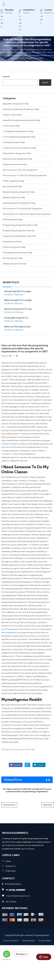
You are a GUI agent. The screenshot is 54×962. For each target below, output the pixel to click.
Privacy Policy (45, 941)
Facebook (17, 765)
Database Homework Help (15, 164)
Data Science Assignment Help (17, 153)
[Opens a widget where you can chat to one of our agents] (43, 957)
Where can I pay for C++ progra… (18, 300)
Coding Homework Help (14, 142)
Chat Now (8, 13)
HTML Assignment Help (13, 181)
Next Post (47, 805)
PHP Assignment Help (13, 219)
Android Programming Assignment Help (21, 109)
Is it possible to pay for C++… (17, 318)
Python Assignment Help (14, 247)
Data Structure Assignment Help (17, 159)
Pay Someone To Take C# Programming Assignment (27, 214)
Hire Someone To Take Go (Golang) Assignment (25, 175)
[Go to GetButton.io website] (6, 959)
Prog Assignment (41, 935)
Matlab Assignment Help (14, 197)
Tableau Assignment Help (14, 263)
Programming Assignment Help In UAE (20, 225)
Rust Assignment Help (13, 258)
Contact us (10, 866)
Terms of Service (11, 941)
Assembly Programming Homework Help (21, 120)
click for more (7, 400)
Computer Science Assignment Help (19, 148)
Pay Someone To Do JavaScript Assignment (23, 208)
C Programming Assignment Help (18, 131)
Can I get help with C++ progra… (18, 291)
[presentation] (46, 780)
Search (6, 76)
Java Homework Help (12, 186)
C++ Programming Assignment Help (19, 137)
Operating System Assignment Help (19, 203)
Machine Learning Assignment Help (19, 192)
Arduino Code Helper (12, 114)
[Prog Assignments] (3, 4)
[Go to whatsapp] (6, 954)
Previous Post (9, 805)
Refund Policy (29, 941)
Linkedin (40, 765)
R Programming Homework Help (17, 252)
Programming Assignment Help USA (19, 236)
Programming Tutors (12, 241)
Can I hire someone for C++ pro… (18, 309)
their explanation (9, 632)
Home (8, 861)
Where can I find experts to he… (18, 327)
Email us (26, 13)
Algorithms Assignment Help (16, 103)
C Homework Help (11, 126)
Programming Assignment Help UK (18, 230)
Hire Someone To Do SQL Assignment (20, 170)
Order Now (10, 871)
